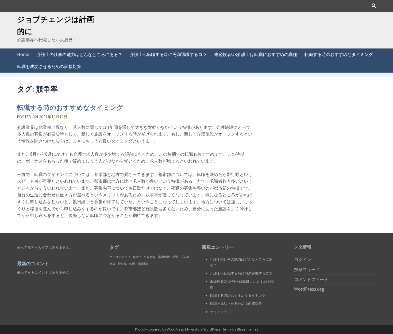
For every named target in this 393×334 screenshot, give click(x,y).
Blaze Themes (247, 329)
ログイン (302, 259)
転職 (132, 264)
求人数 (184, 257)
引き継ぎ (150, 257)
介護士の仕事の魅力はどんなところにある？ (79, 54)
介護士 (137, 257)
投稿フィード (307, 269)
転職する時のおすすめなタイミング (339, 54)
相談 (112, 264)
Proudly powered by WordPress (159, 329)
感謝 (175, 257)
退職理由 (143, 264)
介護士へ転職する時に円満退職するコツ (168, 54)
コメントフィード (311, 279)
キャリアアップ (120, 257)
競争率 (122, 264)
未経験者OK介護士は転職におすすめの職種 (255, 54)
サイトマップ (220, 311)
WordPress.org (309, 289)
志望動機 (164, 257)
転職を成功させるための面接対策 (49, 66)
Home (23, 54)
